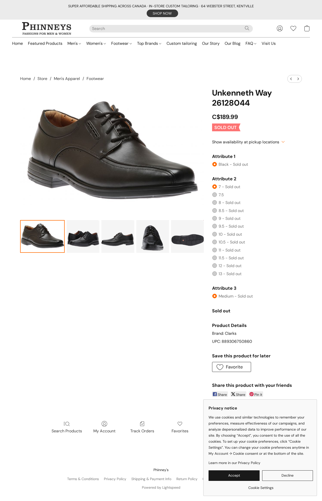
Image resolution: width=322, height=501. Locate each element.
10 (230, 234)
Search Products (67, 431)
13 (230, 273)
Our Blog (232, 43)
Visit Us (269, 43)
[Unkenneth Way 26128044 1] (83, 236)
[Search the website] (247, 28)
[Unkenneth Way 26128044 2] (117, 236)
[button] (162, 13)
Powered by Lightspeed (161, 487)
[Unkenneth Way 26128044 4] (187, 236)
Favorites (180, 431)
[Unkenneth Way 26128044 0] (42, 236)
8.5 (231, 210)
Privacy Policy (115, 479)
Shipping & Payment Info (151, 479)
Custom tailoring (182, 43)
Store (42, 78)
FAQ (250, 43)
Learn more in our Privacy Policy (234, 463)
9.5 (231, 226)
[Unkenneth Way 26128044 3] (152, 236)
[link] (261, 486)
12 (230, 265)
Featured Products (45, 43)
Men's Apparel (67, 78)
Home (17, 43)
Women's (95, 43)
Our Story (211, 43)
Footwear (120, 43)
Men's (73, 43)
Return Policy (186, 479)
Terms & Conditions (83, 479)
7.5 (221, 194)
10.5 (232, 242)
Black (233, 164)
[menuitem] (291, 78)
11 (229, 250)
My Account (104, 431)
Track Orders (142, 431)
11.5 (231, 258)
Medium (236, 296)
